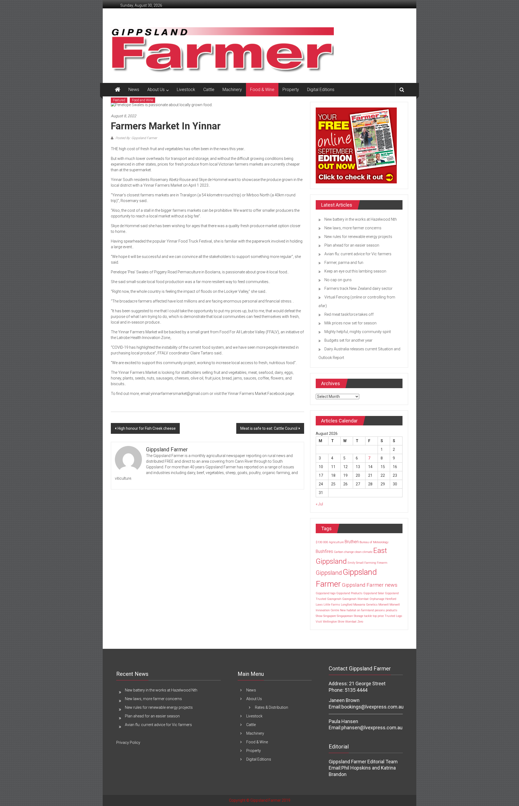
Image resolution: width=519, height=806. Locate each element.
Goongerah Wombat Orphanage (363, 599)
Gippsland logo (325, 593)
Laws (319, 604)
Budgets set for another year (348, 340)
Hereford (390, 599)
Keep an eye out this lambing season (355, 271)
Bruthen (352, 541)
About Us (156, 89)
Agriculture (336, 542)
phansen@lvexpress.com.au (371, 727)
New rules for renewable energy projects (358, 236)
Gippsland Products (349, 593)
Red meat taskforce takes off (349, 314)
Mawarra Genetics (365, 604)
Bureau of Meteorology (374, 542)
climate (367, 552)
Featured (119, 100)
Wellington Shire (333, 621)
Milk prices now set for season (350, 323)
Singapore (329, 616)
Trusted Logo (393, 616)
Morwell (383, 604)
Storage (358, 616)
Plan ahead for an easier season (351, 245)
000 (325, 542)
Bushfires (324, 551)
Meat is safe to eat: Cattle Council (268, 428)
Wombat (351, 621)
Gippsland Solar (373, 593)
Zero (360, 621)
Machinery (232, 89)
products (391, 610)
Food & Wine (262, 89)
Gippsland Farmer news (369, 585)
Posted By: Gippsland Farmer (136, 138)
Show (319, 616)
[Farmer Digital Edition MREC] (356, 145)
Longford (346, 604)
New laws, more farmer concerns (352, 228)
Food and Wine (142, 100)
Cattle (208, 89)
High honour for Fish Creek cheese (147, 428)
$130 (319, 542)
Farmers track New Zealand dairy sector (358, 288)
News (133, 89)
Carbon (338, 552)
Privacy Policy (128, 742)
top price (378, 616)
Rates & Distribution (271, 707)
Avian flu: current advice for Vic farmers (357, 254)
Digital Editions (320, 89)
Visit (319, 621)
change (349, 552)
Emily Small (356, 563)
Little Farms (332, 604)
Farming (370, 563)
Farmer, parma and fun (343, 262)
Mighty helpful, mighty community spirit (357, 332)
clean (358, 552)
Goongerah (334, 599)
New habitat (348, 610)
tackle (368, 616)
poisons (380, 610)
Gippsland (329, 572)
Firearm (382, 563)
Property (290, 89)
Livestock (186, 89)
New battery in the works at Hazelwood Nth (360, 219)
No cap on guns (338, 280)
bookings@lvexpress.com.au (372, 707)
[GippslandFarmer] (117, 89)
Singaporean (345, 616)
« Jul (319, 504)
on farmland (365, 610)
